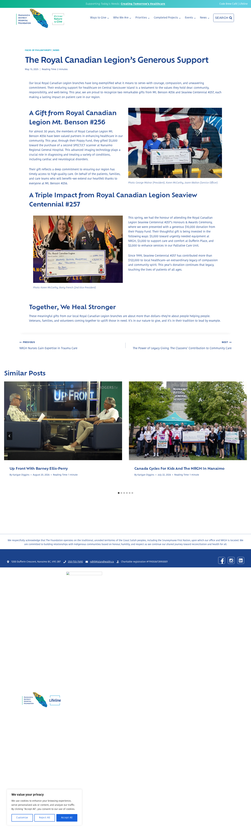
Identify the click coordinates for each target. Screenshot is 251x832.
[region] (44, 807)
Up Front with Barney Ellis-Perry (39, 468)
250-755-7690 (75, 562)
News (56, 50)
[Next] (241, 436)
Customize (22, 817)
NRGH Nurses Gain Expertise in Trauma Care (48, 345)
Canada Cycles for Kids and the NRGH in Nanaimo (179, 468)
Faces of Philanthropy (38, 50)
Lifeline (243, 4)
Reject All (44, 817)
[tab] (119, 493)
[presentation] (63, 420)
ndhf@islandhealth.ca (102, 562)
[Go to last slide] (9, 436)
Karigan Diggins (21, 475)
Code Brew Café (228, 4)
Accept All (67, 817)
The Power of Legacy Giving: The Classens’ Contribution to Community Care (182, 345)
